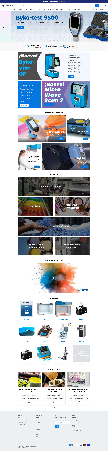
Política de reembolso (22, 424)
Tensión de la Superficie (40, 437)
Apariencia (38, 417)
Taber (37, 434)
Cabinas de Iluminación (40, 419)
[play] (54, 278)
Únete (57, 426)
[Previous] (3, 26)
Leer (29, 402)
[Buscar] (97, 5)
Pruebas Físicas (39, 432)
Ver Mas (53, 407)
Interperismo (38, 429)
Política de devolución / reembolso (24, 420)
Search (19, 444)
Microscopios (38, 431)
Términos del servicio (22, 422)
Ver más (54, 27)
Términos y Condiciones (22, 419)
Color (37, 420)
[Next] (104, 26)
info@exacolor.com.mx (72, 47)
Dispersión (38, 422)
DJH (37, 424)
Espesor (37, 426)
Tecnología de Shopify (22, 447)
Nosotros (20, 417)
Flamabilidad (38, 427)
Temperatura (38, 436)
